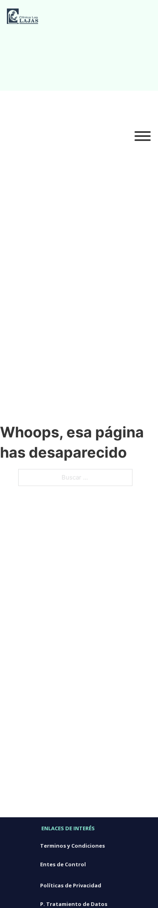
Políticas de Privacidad (70, 885)
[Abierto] (143, 136)
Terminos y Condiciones (72, 845)
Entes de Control (63, 864)
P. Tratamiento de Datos (73, 904)
